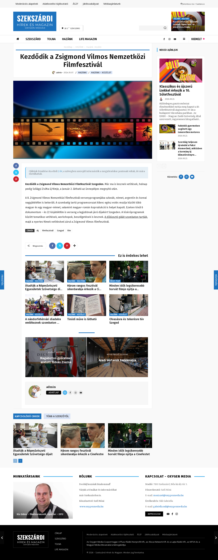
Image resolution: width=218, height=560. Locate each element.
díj (38, 230)
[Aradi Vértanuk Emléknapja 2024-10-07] (216, 537)
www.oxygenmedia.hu (91, 506)
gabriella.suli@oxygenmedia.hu (170, 506)
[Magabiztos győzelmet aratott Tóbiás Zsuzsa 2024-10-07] (2, 537)
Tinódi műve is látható (82, 319)
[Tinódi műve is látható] (86, 305)
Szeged (60, 230)
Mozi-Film (115, 281)
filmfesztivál (47, 230)
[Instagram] (169, 39)
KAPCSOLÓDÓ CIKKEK (27, 416)
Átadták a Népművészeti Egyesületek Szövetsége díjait (33, 452)
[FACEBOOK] (172, 514)
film (69, 230)
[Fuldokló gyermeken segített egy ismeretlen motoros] (167, 128)
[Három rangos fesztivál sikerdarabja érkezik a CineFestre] (86, 272)
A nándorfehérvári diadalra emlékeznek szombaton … (43, 320)
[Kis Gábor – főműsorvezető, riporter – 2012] (43, 500)
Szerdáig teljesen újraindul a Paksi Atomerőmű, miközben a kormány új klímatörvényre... (190, 148)
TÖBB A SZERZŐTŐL (57, 416)
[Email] (65, 392)
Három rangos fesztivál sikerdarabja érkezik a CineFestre (82, 452)
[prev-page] (15, 461)
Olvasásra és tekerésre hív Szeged (126, 320)
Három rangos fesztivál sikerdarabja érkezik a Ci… (84, 287)
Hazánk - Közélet (101, 72)
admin (51, 387)
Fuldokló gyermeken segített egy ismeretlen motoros (189, 129)
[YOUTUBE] (168, 514)
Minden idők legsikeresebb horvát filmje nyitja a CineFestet (129, 452)
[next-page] (20, 461)
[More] (74, 246)
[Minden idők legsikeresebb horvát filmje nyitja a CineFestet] (128, 272)
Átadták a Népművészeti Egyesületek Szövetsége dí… (43, 287)
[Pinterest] (67, 246)
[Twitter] (59, 246)
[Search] (165, 28)
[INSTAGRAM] (176, 514)
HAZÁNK (79, 47)
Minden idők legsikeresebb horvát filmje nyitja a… (126, 287)
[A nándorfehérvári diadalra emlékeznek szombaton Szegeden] (44, 305)
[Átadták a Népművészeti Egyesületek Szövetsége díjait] (44, 272)
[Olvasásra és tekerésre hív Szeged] (128, 305)
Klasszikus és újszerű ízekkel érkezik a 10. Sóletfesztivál (185, 24)
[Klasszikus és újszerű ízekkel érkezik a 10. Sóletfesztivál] (180, 71)
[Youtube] (174, 39)
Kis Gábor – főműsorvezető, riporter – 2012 (40, 514)
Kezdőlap (68, 47)
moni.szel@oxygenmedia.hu (168, 495)
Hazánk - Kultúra (181, 19)
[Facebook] (164, 39)
